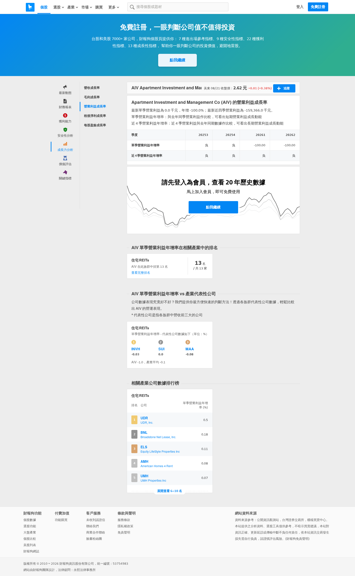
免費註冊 (318, 7)
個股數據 (29, 520)
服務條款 (124, 520)
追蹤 (287, 88)
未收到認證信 (95, 520)
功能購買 (61, 520)
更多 (112, 7)
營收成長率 (92, 88)
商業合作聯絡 (95, 532)
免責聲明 (124, 532)
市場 (85, 7)
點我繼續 (177, 60)
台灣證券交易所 (293, 520)
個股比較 (29, 539)
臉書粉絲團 (94, 539)
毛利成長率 (92, 97)
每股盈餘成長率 (95, 125)
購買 (99, 7)
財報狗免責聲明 (297, 539)
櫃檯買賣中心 (316, 520)
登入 (300, 7)
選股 (57, 7)
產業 (71, 7)
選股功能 (29, 526)
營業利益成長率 (95, 106)
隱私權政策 (125, 526)
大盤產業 (29, 532)
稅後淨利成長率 (95, 116)
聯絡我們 (92, 526)
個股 (44, 7)
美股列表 (29, 545)
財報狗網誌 (31, 551)
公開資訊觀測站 (268, 520)
